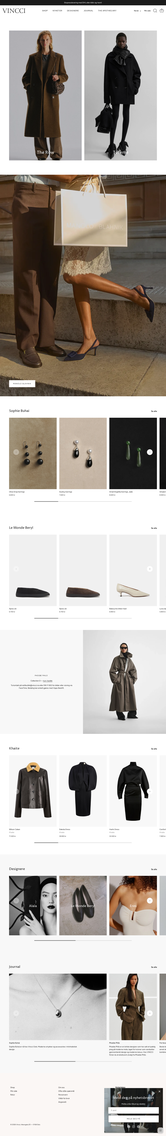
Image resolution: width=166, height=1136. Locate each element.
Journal (88, 11)
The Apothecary (107, 11)
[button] (16, 452)
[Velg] (159, 1091)
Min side (147, 11)
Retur (12, 1095)
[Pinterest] (138, 1126)
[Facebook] (128, 1126)
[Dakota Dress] (83, 791)
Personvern (63, 1095)
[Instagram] (133, 1126)
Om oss (61, 1087)
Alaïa (33, 906)
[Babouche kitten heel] (133, 570)
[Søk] (155, 11)
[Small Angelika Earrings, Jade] (133, 453)
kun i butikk (47, 681)
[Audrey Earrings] (83, 453)
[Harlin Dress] (133, 791)
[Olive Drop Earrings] (33, 453)
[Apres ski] (33, 570)
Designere (73, 11)
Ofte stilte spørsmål (66, 1091)
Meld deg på (133, 1119)
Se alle (154, 411)
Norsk (136, 11)
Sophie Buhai (19, 411)
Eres (133, 906)
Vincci (18, 1124)
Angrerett (62, 1102)
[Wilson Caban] (33, 791)
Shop (45, 11)
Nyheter (57, 11)
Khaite (14, 748)
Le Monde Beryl (21, 528)
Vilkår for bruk (64, 1098)
